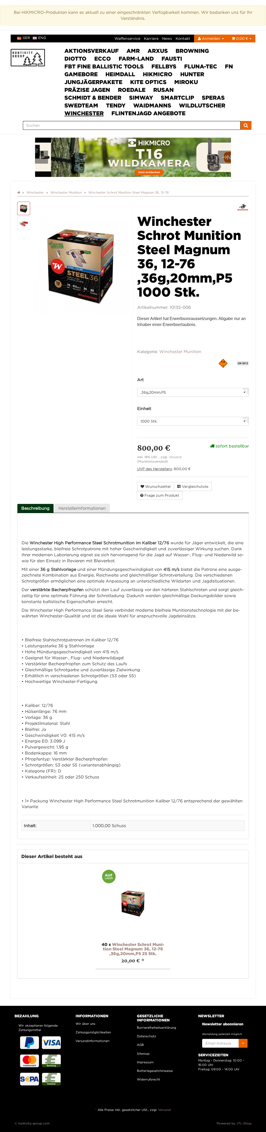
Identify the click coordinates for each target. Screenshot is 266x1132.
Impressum (145, 1062)
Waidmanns (152, 105)
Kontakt (183, 38)
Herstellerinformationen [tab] (82, 508)
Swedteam (81, 105)
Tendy (115, 105)
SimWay (141, 97)
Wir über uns (85, 1023)
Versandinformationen (92, 1041)
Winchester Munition (180, 351)
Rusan (163, 90)
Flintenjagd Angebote (148, 113)
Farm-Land (136, 58)
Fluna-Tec (200, 66)
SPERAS (213, 97)
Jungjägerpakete (93, 82)
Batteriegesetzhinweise (155, 1070)
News (167, 38)
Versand (175, 457)
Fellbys (163, 66)
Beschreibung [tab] (35, 508)
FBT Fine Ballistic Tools (104, 66)
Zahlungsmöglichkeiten (93, 1032)
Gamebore (81, 74)
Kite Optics (148, 82)
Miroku (186, 82)
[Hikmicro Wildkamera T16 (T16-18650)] (135, 157)
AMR (133, 51)
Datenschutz (146, 1036)
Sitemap (143, 1053)
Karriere (151, 38)
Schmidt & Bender (92, 97)
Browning (192, 51)
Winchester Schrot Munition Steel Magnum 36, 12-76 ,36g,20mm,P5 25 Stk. (133, 949)
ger (26, 38)
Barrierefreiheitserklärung (156, 1027)
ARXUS (158, 51)
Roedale (131, 90)
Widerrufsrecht (148, 1079)
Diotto (75, 58)
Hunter (192, 74)
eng (42, 38)
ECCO (102, 58)
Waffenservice (127, 38)
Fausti (172, 58)
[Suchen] (246, 125)
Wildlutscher (202, 105)
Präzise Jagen (87, 90)
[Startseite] (18, 192)
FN (229, 66)
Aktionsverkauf (91, 51)
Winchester (84, 113)
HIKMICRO (157, 74)
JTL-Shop (243, 1123)
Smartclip (177, 97)
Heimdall (120, 74)
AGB (140, 1044)
